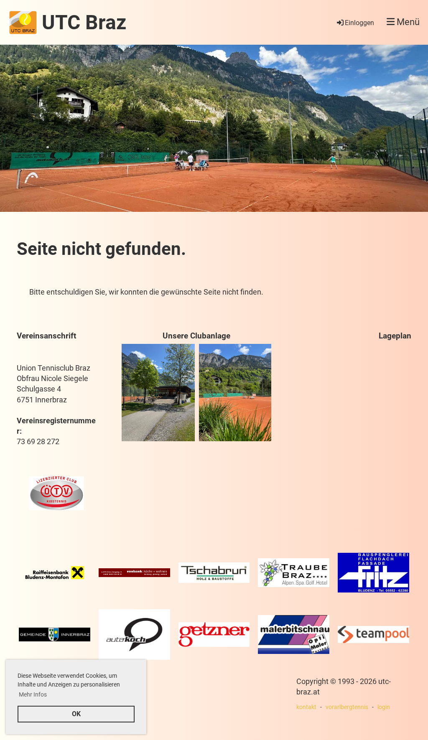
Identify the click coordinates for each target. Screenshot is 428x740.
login (383, 707)
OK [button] (76, 714)
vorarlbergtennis (347, 707)
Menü (407, 22)
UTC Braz (84, 22)
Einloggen (359, 23)
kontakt (306, 707)
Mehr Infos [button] (33, 694)
